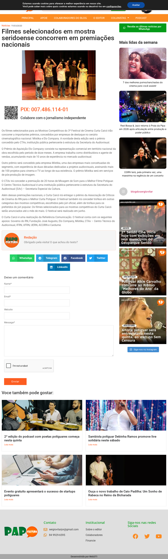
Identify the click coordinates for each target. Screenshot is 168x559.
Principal (28, 17)
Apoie (43, 17)
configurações (113, 6)
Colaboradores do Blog (70, 17)
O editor (99, 17)
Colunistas (118, 17)
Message (9, 322)
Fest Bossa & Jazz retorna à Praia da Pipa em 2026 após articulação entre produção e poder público (142, 129)
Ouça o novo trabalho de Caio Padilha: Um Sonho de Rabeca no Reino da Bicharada (125, 493)
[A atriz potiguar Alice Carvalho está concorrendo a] (142, 271)
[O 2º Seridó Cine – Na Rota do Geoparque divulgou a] (142, 223)
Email (7, 296)
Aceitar (136, 5)
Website (8, 309)
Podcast (141, 17)
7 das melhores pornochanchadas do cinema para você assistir (143, 84)
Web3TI (93, 556)
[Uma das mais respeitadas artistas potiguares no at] (142, 320)
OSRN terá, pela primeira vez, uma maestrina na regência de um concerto (142, 174)
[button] (22, 258)
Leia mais (8, 444)
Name (8, 284)
